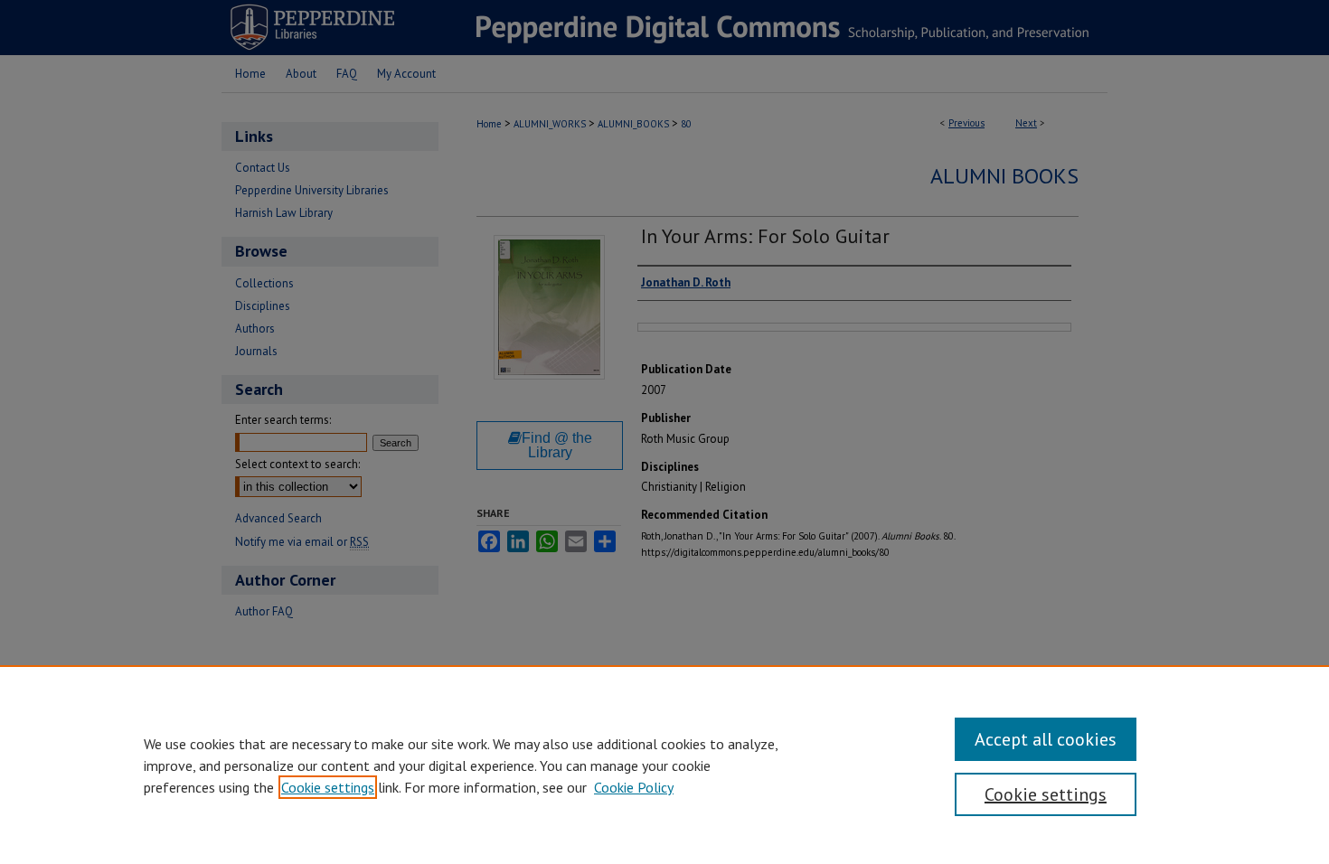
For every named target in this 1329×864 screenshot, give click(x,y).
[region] (664, 764)
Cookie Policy (634, 787)
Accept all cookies (1046, 739)
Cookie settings (327, 787)
